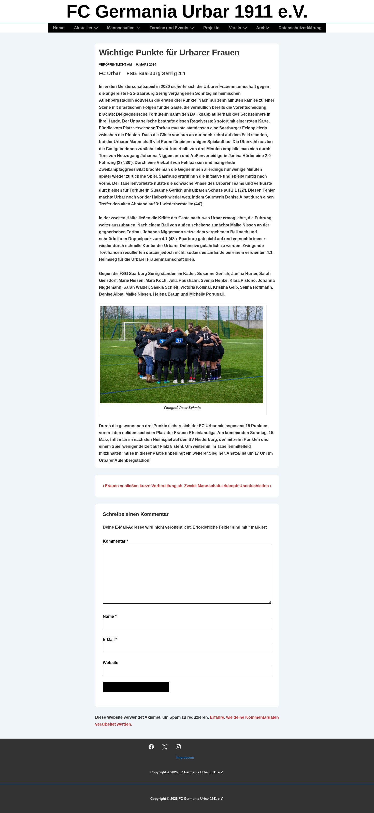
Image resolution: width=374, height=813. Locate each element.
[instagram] (178, 746)
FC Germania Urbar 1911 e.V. (187, 11)
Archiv (262, 28)
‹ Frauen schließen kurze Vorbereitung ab (142, 486)
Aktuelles (83, 28)
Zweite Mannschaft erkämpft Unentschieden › (227, 486)
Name (108, 616)
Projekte (211, 28)
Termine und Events (169, 28)
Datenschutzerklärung (300, 28)
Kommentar (115, 541)
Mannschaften (121, 28)
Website (110, 663)
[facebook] (151, 746)
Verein (235, 28)
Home (58, 28)
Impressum (185, 757)
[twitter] (165, 746)
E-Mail (108, 639)
